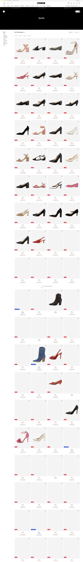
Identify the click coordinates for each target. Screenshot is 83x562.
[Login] (71, 3)
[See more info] (22, 64)
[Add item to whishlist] (29, 39)
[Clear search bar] (79, 5)
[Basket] (79, 3)
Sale (20, 35)
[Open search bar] (66, 5)
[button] (71, 32)
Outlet (5, 0)
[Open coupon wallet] (68, 3)
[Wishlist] (76, 3)
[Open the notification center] (74, 3)
